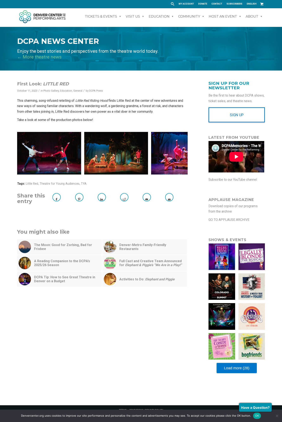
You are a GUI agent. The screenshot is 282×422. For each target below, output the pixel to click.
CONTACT (216, 3)
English (251, 3)
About (252, 16)
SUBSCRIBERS (234, 3)
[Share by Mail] (147, 197)
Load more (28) (236, 368)
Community (189, 16)
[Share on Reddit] (124, 197)
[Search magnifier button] (172, 4)
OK (257, 415)
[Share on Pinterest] (79, 197)
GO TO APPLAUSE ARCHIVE (229, 220)
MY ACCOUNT (186, 3)
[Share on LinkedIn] (102, 197)
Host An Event (223, 16)
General (77, 90)
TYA (83, 183)
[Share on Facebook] (56, 197)
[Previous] (26, 153)
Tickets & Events (101, 16)
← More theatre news (39, 57)
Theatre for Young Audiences (59, 183)
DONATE (202, 3)
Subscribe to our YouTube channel (233, 180)
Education (159, 16)
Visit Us (133, 16)
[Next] (178, 153)
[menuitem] (186, 4)
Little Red (32, 183)
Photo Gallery (51, 90)
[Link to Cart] (262, 4)
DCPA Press (96, 90)
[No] (277, 416)
